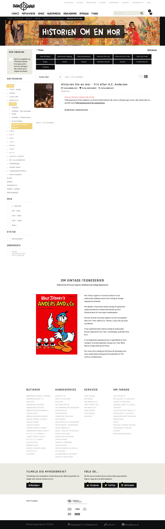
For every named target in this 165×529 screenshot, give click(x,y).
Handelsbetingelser (64, 416)
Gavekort (125, 3)
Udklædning (70, 13)
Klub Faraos (69, 3)
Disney (10, 182)
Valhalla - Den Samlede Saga (21, 112)
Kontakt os (60, 396)
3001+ (14, 225)
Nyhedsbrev (89, 413)
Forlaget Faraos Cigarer (124, 425)
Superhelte (12, 185)
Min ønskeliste (137, 3)
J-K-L (11, 142)
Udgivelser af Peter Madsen (53, 18)
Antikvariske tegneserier (66, 425)
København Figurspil (35, 404)
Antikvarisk (19, 18)
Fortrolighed (61, 413)
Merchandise (12, 192)
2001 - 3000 (16, 220)
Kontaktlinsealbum (64, 457)
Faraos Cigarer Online (36, 448)
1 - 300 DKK (16, 206)
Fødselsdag (118, 419)
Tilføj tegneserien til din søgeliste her (90, 103)
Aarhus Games (32, 422)
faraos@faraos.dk (131, 525)
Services (91, 389)
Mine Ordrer (89, 410)
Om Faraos (121, 389)
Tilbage (40, 50)
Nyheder (84, 13)
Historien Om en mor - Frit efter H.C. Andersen (94, 84)
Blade (9, 178)
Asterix (12, 93)
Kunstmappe (17, 121)
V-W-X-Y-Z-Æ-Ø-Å (16, 156)
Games (41, 13)
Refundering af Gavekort (66, 454)
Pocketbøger (14, 163)
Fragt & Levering (62, 399)
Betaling (59, 402)
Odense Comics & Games (36, 419)
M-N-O (11, 145)
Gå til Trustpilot (32, 501)
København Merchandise (37, 416)
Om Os (115, 422)
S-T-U (11, 153)
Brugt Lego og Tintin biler (67, 431)
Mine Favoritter (91, 404)
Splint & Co (13, 100)
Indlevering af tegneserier (67, 422)
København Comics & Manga (38, 396)
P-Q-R (11, 149)
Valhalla (37, 18)
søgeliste (107, 88)
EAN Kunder (60, 419)
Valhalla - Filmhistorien (21, 117)
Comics (15, 13)
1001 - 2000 (16, 215)
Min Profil (88, 399)
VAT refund (60, 451)
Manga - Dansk (13, 189)
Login (148, 3)
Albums (29, 18)
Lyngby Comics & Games (36, 428)
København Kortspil (35, 407)
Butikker (80, 3)
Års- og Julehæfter (17, 160)
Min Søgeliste (90, 407)
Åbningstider (91, 3)
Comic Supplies (15, 174)
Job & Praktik (119, 396)
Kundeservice (114, 3)
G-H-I (11, 138)
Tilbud (95, 13)
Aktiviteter (31, 451)
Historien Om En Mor (74, 18)
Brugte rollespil (62, 433)
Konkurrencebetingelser (124, 416)
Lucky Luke (13, 96)
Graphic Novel (14, 167)
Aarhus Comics (32, 425)
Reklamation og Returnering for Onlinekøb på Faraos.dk (67, 407)
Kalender (102, 3)
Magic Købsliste (62, 428)
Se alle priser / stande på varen (76, 110)
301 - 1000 (15, 211)
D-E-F (11, 134)
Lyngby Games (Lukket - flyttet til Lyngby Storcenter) (36, 439)
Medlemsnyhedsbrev (122, 433)
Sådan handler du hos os (66, 448)
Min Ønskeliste (90, 402)
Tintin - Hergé (15, 89)
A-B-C (11, 131)
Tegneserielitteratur (17, 171)
